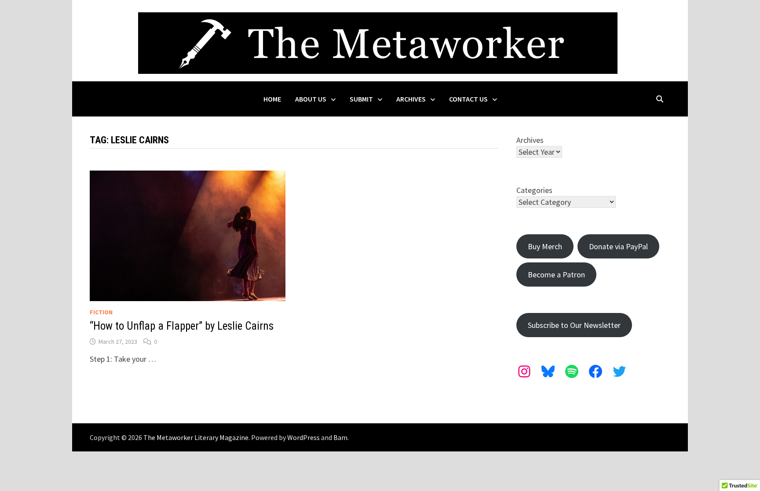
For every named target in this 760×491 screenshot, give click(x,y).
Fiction (101, 312)
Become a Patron (556, 274)
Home (272, 99)
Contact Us (468, 99)
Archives (411, 99)
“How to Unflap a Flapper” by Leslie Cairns (182, 326)
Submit (361, 99)
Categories (534, 190)
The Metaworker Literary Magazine (195, 437)
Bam (340, 437)
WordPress (303, 437)
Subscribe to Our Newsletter (574, 325)
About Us (310, 99)
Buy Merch (545, 246)
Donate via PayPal (618, 246)
